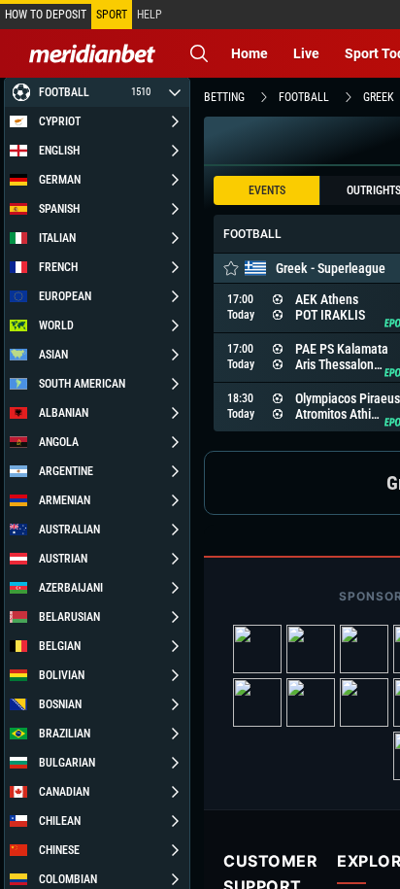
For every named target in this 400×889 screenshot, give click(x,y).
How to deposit (45, 14)
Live (306, 53)
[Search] (199, 53)
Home (249, 53)
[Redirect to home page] (92, 53)
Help (149, 14)
